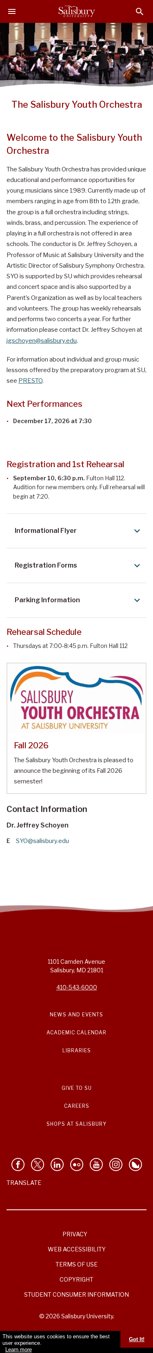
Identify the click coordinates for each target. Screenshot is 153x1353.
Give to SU (77, 1088)
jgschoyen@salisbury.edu (42, 340)
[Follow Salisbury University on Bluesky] (135, 1164)
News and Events (76, 1014)
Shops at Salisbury (76, 1124)
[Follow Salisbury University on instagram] (115, 1164)
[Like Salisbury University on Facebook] (17, 1164)
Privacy (74, 1234)
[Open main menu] (12, 11)
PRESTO (30, 380)
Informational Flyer (46, 531)
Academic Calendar (76, 1032)
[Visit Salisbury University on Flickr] (76, 1164)
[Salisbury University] (76, 11)
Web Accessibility (77, 1249)
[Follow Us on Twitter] (37, 1164)
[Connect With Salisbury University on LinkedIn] (57, 1164)
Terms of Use (76, 1264)
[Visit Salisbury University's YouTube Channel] (96, 1164)
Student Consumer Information (76, 1294)
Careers (76, 1106)
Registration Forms (46, 565)
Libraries (76, 1050)
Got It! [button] (136, 1339)
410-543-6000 (76, 987)
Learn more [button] (18, 1349)
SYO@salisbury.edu (42, 841)
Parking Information (47, 600)
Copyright (76, 1279)
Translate (24, 1182)
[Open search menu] (140, 12)
